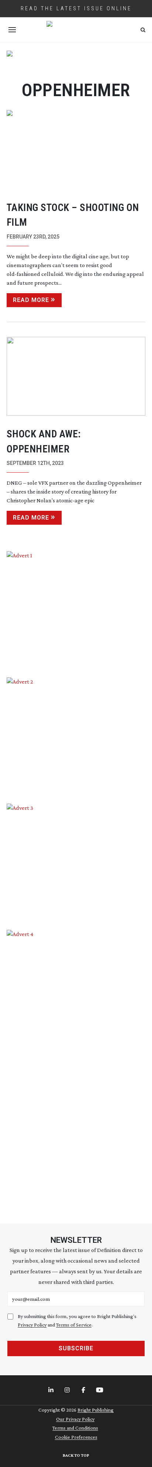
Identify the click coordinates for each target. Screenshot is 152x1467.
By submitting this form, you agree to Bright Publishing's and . (77, 1320)
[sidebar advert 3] (76, 861)
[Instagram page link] (67, 1390)
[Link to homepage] (76, 30)
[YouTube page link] (100, 1390)
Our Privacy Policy (75, 1419)
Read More (31, 299)
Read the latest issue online (76, 8)
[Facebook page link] (84, 1390)
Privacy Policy (32, 1325)
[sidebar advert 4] (76, 1068)
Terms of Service (73, 1325)
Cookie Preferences (76, 1437)
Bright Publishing (95, 1410)
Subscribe (76, 1348)
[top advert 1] (76, 61)
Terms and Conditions (75, 1428)
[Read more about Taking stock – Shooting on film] (76, 149)
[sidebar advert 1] (76, 608)
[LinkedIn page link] (51, 1390)
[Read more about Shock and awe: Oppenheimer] (76, 376)
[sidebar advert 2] (76, 735)
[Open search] (143, 30)
